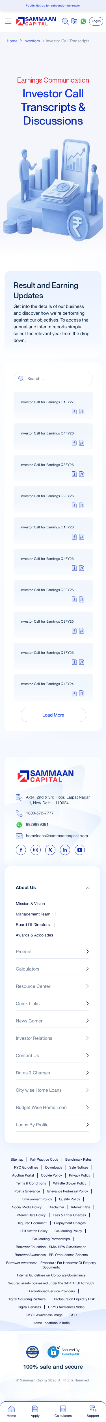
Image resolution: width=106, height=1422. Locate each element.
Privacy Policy (79, 1175)
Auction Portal (23, 1175)
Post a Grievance (27, 1191)
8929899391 (37, 824)
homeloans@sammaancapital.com (57, 835)
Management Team (33, 914)
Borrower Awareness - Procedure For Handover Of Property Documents (51, 1265)
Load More (53, 714)
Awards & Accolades (34, 935)
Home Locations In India (51, 1323)
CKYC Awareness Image (44, 1315)
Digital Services (29, 1307)
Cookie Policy (51, 1175)
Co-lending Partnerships (51, 1239)
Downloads (53, 1167)
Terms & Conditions (31, 1183)
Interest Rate (80, 1207)
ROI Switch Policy (33, 1231)
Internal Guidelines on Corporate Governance (51, 1275)
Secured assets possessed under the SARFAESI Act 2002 (51, 1283)
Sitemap (17, 1159)
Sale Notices (78, 1167)
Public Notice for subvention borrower (53, 6)
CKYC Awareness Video (66, 1307)
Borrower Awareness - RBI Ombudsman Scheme (51, 1255)
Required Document (32, 1223)
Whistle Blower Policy (69, 1183)
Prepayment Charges (70, 1223)
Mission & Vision (30, 903)
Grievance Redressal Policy (67, 1191)
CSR (73, 1315)
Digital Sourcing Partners (27, 1299)
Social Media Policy (27, 1207)
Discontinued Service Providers (51, 1291)
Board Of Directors (33, 924)
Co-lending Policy (68, 1231)
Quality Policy (69, 1199)
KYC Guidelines (26, 1167)
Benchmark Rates (78, 1159)
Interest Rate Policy (31, 1215)
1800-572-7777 (40, 813)
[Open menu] (8, 21)
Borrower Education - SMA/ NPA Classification (51, 1247)
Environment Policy (37, 1199)
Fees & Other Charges (69, 1215)
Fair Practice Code (44, 1159)
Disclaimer (56, 1207)
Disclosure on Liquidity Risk (74, 1299)
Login (96, 21)
